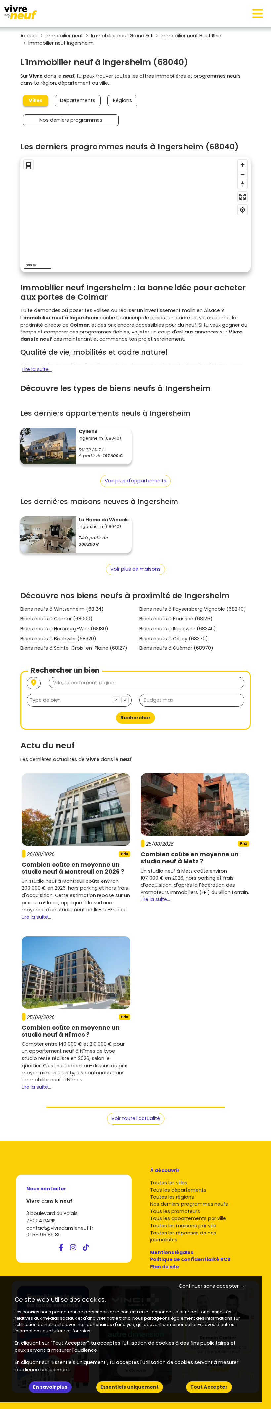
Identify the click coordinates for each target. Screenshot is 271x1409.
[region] (135, 214)
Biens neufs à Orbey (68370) (173, 638)
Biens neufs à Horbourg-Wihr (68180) (64, 628)
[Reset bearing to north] (242, 184)
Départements (77, 100)
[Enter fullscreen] (242, 197)
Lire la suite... (37, 369)
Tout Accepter (209, 1387)
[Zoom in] (242, 165)
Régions (122, 100)
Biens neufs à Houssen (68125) (176, 618)
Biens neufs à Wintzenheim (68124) (62, 609)
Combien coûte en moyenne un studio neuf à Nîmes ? (71, 1031)
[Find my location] (242, 210)
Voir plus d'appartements (135, 480)
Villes (35, 100)
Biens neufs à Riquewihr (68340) (177, 628)
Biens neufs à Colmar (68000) (56, 618)
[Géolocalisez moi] (34, 683)
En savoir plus (50, 1387)
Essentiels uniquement (129, 1387)
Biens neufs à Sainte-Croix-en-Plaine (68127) (73, 648)
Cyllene (88, 431)
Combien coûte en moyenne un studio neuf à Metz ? (190, 858)
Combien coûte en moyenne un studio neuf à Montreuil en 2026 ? (73, 868)
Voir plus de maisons (135, 569)
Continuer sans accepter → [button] (212, 1286)
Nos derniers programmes (70, 120)
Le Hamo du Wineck (103, 519)
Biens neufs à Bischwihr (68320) (58, 638)
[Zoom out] (242, 174)
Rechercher (135, 717)
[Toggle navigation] (258, 13)
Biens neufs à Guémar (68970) (176, 648)
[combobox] (79, 700)
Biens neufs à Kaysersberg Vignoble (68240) (192, 609)
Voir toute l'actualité (135, 1118)
